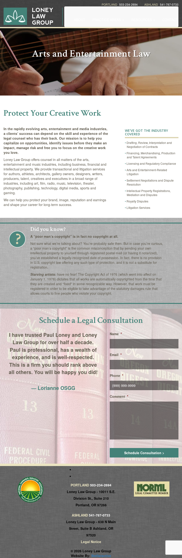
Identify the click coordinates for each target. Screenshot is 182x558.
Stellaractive (101, 555)
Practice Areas (107, 19)
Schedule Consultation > (144, 452)
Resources (142, 19)
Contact (170, 19)
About (79, 19)
